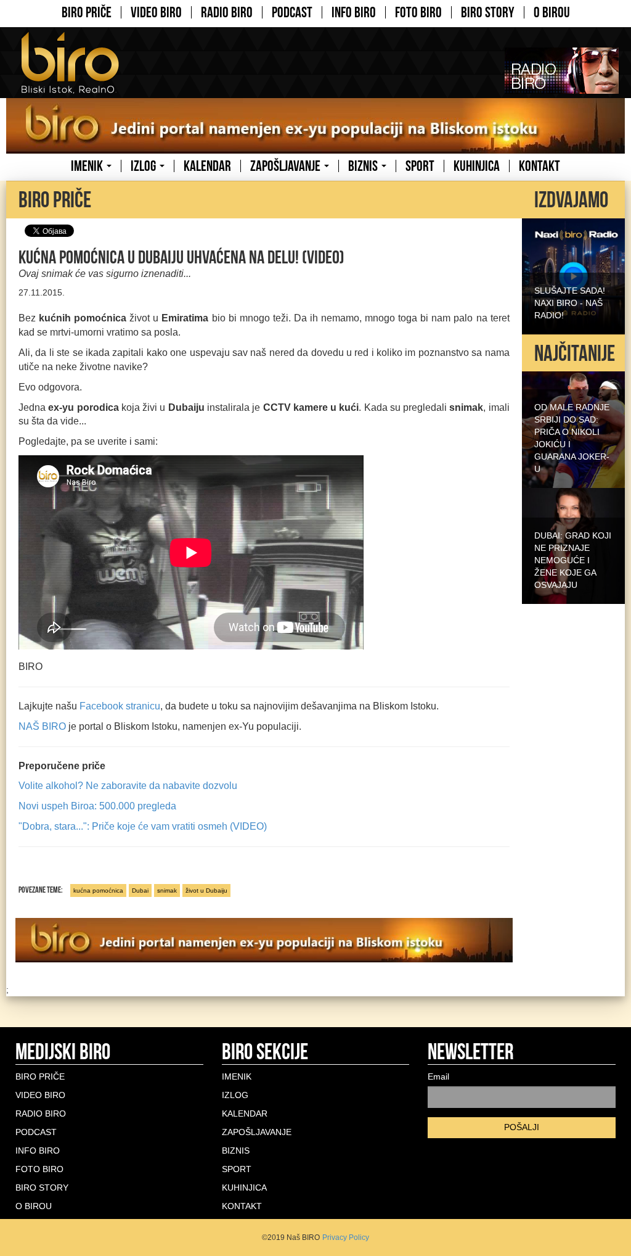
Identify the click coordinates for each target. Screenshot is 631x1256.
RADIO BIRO (227, 12)
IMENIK (88, 166)
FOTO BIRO (418, 12)
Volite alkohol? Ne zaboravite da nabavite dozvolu (127, 785)
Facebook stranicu (119, 706)
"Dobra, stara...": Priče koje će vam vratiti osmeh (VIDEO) (142, 826)
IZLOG (144, 166)
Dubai (140, 890)
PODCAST (292, 12)
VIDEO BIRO (156, 12)
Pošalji (521, 1127)
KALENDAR (207, 166)
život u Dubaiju (206, 890)
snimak (167, 890)
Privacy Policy (345, 1237)
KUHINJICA (477, 166)
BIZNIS (364, 166)
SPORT (419, 166)
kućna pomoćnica (98, 890)
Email (438, 1076)
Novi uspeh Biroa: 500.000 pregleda (97, 806)
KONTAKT (539, 166)
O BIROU (552, 12)
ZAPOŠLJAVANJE (286, 166)
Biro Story (488, 12)
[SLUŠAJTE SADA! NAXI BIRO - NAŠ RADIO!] (573, 275)
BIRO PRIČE (87, 12)
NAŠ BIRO (42, 726)
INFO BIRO (354, 12)
